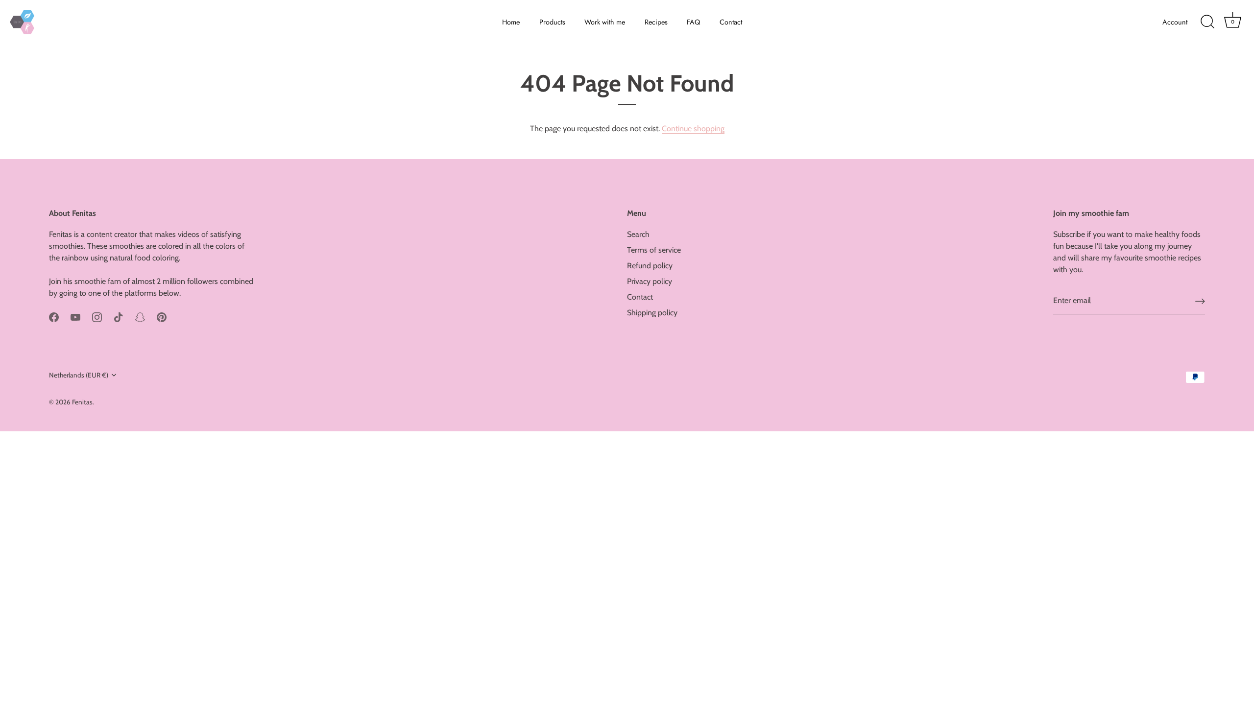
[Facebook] (54, 316)
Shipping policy (652, 312)
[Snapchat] (140, 316)
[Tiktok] (118, 316)
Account (1174, 22)
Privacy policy (649, 281)
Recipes (656, 22)
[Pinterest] (162, 316)
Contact (731, 22)
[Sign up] (1200, 301)
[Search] (1207, 22)
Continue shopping (693, 128)
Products (552, 22)
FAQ (693, 22)
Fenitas (82, 402)
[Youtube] (75, 316)
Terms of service (654, 250)
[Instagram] (97, 316)
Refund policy (650, 265)
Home (511, 22)
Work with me (604, 22)
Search (638, 234)
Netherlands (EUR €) (78, 375)
